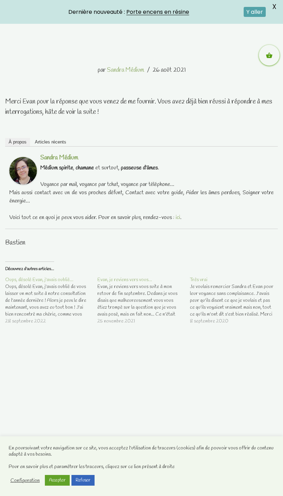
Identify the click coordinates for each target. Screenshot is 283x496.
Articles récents (50, 142)
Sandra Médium (125, 70)
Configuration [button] (25, 480)
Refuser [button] (83, 480)
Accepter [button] (57, 480)
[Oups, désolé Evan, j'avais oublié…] (51, 301)
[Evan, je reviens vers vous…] (143, 301)
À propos (18, 142)
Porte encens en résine (157, 12)
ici (178, 217)
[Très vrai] (236, 301)
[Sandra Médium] (23, 182)
